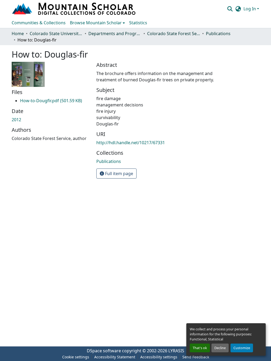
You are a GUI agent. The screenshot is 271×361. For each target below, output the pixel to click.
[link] (51, 101)
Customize (241, 347)
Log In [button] (250, 9)
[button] (74, 8)
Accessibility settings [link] (158, 356)
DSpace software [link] (104, 351)
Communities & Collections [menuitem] (39, 23)
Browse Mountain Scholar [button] (96, 23)
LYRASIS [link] (176, 351)
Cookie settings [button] (75, 356)
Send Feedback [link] (195, 356)
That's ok (200, 347)
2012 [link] (16, 120)
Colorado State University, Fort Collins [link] (56, 33)
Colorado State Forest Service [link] (173, 33)
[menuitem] (97, 22)
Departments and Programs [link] (114, 33)
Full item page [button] (118, 173)
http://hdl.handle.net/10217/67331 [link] (130, 143)
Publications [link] (218, 33)
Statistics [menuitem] (138, 23)
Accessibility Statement (114, 356)
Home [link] (18, 33)
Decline (220, 347)
